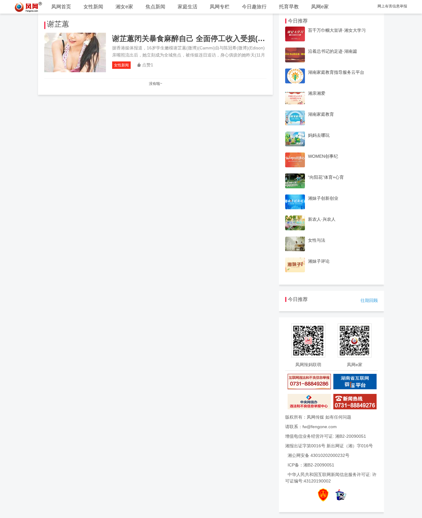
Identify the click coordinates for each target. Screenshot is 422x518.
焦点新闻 (155, 6)
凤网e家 (320, 6)
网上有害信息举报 (392, 6)
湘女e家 (124, 6)
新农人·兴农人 (321, 219)
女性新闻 (93, 6)
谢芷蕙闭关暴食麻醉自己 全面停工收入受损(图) (190, 38)
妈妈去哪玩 (319, 135)
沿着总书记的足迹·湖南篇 (332, 51)
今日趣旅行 (254, 6)
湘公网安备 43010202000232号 (318, 455)
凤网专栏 (220, 6)
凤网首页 (61, 6)
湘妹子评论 (319, 261)
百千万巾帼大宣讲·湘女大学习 (337, 30)
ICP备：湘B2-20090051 (311, 464)
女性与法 (316, 240)
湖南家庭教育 (321, 114)
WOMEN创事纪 (323, 156)
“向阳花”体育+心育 (326, 177)
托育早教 (289, 6)
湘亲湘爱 (316, 93)
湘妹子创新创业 (323, 198)
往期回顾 (369, 300)
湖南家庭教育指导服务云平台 (336, 72)
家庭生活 (187, 6)
